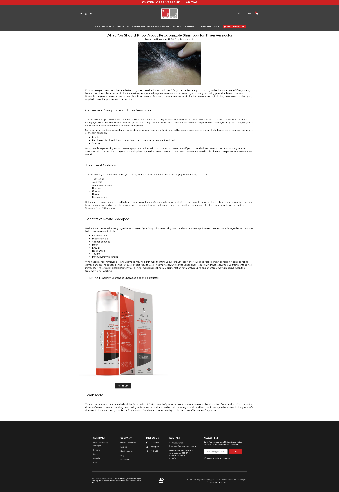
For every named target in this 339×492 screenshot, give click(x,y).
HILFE (216, 27)
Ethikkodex (125, 459)
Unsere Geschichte (128, 442)
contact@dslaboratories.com (183, 446)
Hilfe (95, 462)
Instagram (154, 446)
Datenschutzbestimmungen (234, 479)
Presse (96, 454)
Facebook (154, 442)
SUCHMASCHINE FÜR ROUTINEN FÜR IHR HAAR (151, 27)
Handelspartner (126, 451)
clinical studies (211, 404)
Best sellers (123, 27)
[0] (257, 13)
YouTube (154, 451)
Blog (122, 455)
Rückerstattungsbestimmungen (200, 479)
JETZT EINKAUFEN (235, 27)
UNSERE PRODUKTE (105, 27)
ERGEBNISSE (206, 27)
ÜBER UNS (177, 27)
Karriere (123, 447)
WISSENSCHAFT (191, 27)
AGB (218, 479)
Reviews (96, 450)
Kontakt (96, 458)
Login (248, 14)
